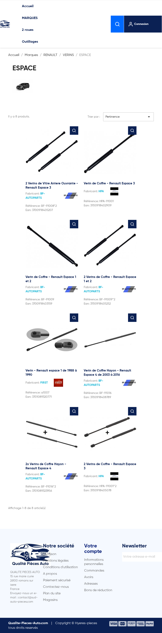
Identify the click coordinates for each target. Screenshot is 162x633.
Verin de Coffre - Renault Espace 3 (109, 183)
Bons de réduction (98, 590)
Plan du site (52, 593)
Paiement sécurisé (56, 580)
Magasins (50, 600)
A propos (50, 574)
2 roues (27, 30)
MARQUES (30, 18)
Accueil (28, 6)
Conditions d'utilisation (60, 567)
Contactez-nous (56, 587)
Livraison (49, 554)
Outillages (30, 42)
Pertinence (128, 116)
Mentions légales (56, 560)
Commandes (94, 570)
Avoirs (88, 577)
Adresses (91, 583)
